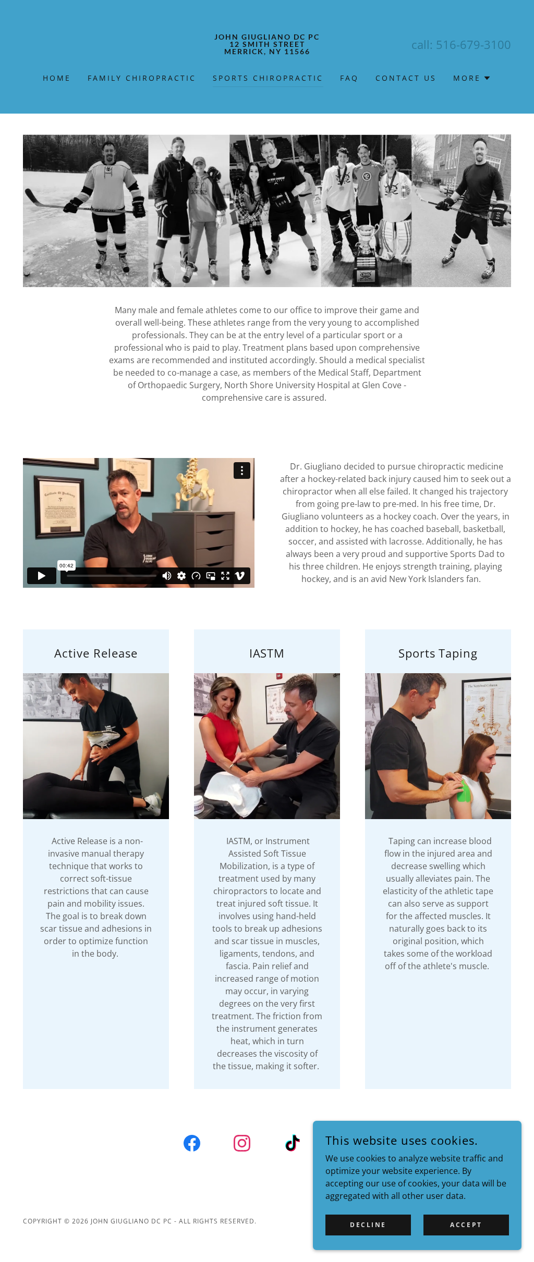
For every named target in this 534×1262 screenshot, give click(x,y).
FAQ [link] (349, 78)
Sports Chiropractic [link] (268, 78)
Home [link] (57, 78)
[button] (472, 78)
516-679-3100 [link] (473, 44)
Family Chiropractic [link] (142, 78)
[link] (267, 51)
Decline (368, 1224)
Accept (466, 1224)
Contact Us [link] (405, 78)
